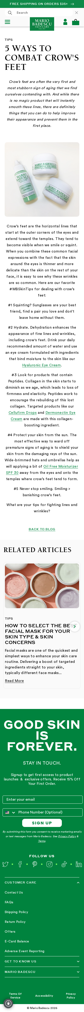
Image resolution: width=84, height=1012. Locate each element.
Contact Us (14, 892)
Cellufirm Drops (23, 413)
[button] (75, 22)
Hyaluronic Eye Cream (41, 365)
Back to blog (42, 529)
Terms (41, 841)
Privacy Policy (67, 836)
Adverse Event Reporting (25, 951)
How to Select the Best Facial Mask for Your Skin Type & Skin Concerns (41, 634)
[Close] (79, 12)
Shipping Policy (16, 912)
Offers (10, 931)
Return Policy (15, 922)
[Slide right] (75, 626)
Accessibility (44, 995)
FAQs (9, 902)
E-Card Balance (17, 941)
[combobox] (39, 12)
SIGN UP (42, 823)
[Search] (10, 12)
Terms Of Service (15, 995)
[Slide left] (9, 626)
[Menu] (9, 22)
